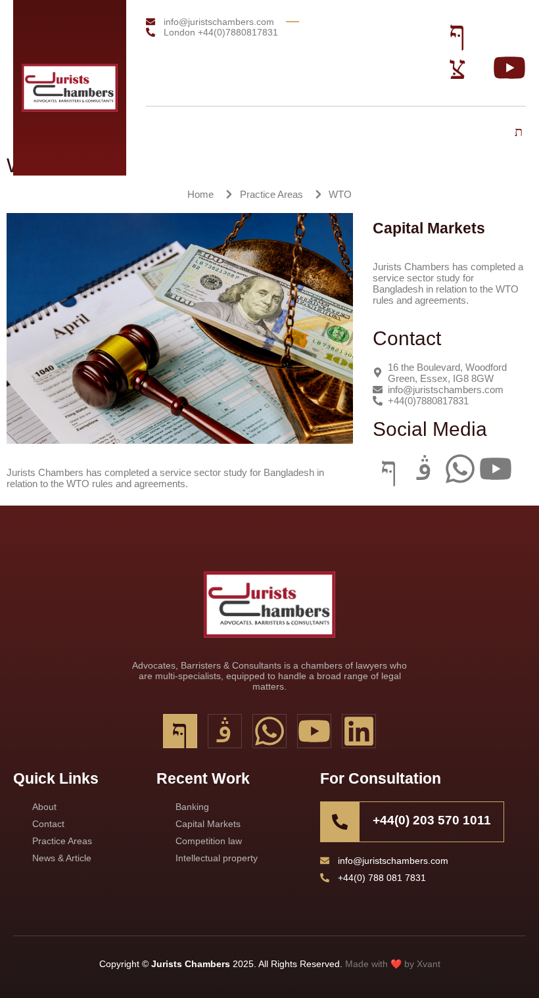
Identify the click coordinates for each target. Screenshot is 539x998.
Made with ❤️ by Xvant (392, 964)
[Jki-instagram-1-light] (424, 468)
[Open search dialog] (519, 133)
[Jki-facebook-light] (389, 468)
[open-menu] (483, 128)
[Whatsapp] (460, 468)
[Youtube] (495, 468)
